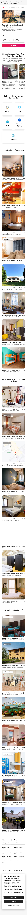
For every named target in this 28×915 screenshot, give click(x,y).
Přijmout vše (13, 897)
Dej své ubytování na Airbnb (16, 8)
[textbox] (7, 41)
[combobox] (13, 36)
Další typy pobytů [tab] (6, 843)
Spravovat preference (13, 905)
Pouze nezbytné (13, 901)
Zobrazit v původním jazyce (10, 3)
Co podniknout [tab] (16, 843)
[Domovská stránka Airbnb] (3, 7)
